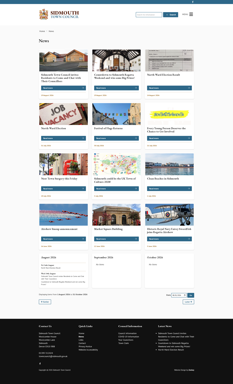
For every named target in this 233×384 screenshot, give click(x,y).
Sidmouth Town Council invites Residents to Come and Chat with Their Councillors (176, 336)
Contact (82, 343)
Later (187, 302)
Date (168, 295)
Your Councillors (125, 339)
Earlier (46, 302)
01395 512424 (46, 353)
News (81, 336)
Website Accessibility (88, 349)
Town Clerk (123, 343)
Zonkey (191, 370)
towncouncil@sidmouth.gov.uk (53, 356)
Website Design (180, 370)
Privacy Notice (85, 346)
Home (81, 333)
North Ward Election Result (171, 349)
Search (172, 14)
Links (81, 339)
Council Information (127, 333)
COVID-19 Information (128, 336)
